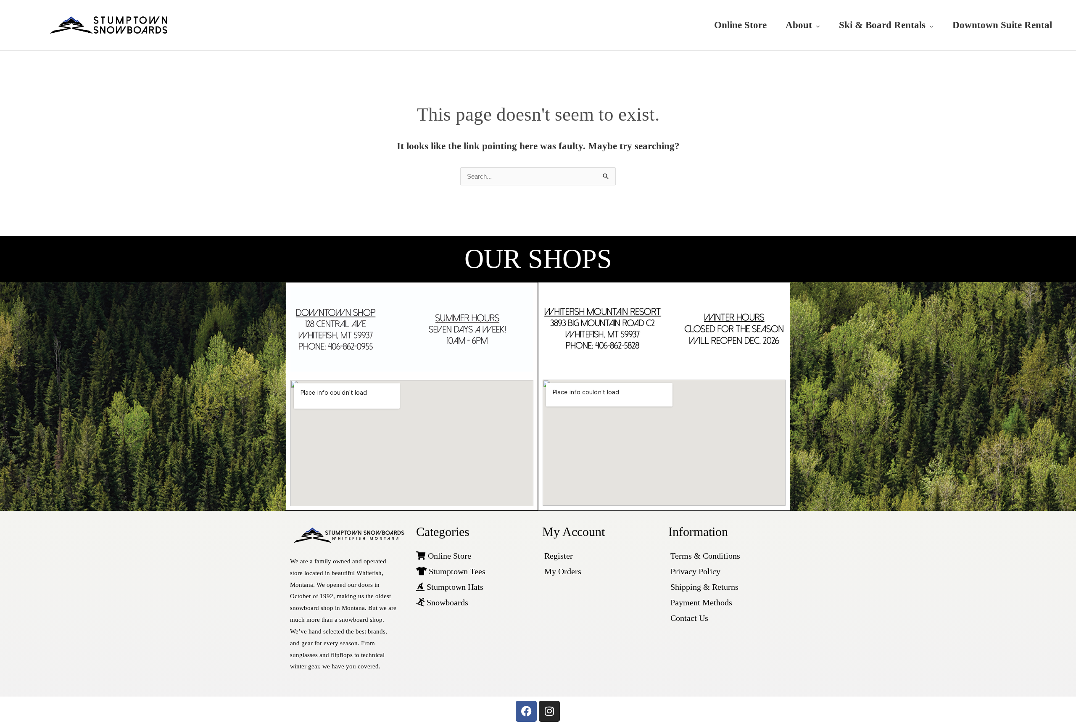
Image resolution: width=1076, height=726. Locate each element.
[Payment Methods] (727, 602)
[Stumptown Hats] (475, 587)
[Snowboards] (475, 602)
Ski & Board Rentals (882, 25)
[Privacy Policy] (727, 571)
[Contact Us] (727, 618)
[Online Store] (475, 556)
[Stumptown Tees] (475, 571)
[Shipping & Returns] (727, 587)
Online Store (740, 25)
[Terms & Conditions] (727, 556)
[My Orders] (601, 571)
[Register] (601, 556)
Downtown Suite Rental (1002, 25)
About (799, 25)
